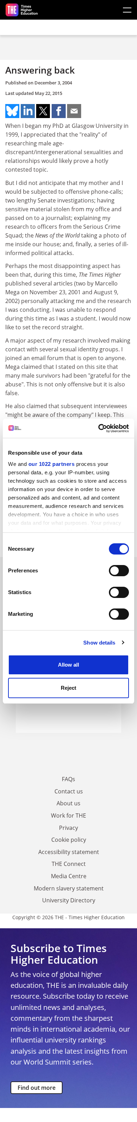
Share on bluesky (12, 111)
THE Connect (69, 864)
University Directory (68, 900)
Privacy (68, 828)
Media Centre (68, 876)
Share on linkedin (28, 111)
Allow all (68, 665)
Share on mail (74, 111)
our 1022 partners (51, 464)
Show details (99, 643)
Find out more (37, 1088)
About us (68, 803)
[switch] (119, 570)
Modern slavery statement (69, 888)
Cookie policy (68, 840)
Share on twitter (43, 111)
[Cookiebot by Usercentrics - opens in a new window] (98, 428)
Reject (68, 688)
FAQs (68, 779)
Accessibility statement (68, 852)
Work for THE (68, 815)
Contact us (68, 791)
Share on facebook (59, 111)
